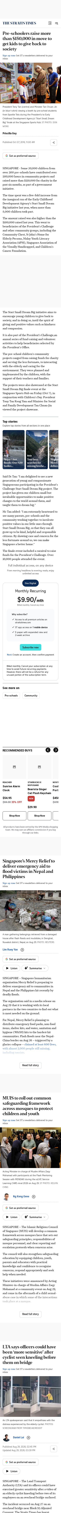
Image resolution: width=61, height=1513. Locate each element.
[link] (19, 23)
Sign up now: (9, 55)
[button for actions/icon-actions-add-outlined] (22, 950)
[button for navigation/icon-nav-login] (50, 23)
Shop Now (14, 815)
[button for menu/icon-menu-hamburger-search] (56, 23)
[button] (50, 23)
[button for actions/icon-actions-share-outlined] (53, 142)
